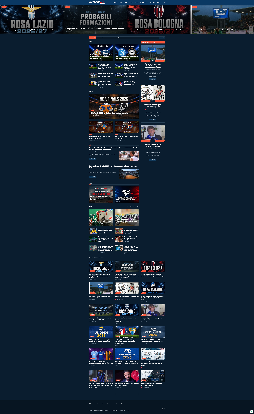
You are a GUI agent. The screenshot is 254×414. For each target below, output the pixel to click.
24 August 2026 (5, 31)
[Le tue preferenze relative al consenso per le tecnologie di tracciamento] (251, 411)
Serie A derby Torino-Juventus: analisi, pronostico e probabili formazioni (104, 66)
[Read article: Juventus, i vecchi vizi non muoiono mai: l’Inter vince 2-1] (153, 376)
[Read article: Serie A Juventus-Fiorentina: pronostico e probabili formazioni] (119, 83)
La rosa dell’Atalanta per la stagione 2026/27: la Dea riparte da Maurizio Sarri (152, 297)
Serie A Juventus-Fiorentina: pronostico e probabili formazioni (130, 83)
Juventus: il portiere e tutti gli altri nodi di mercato (153, 146)
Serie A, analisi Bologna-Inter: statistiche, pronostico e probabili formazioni (130, 66)
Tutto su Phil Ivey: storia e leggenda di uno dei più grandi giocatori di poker (131, 238)
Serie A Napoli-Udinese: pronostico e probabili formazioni (127, 57)
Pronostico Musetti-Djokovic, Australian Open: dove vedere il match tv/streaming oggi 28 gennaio (114, 149)
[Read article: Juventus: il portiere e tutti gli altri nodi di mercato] (153, 133)
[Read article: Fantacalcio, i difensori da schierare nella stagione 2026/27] (101, 310)
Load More (127, 394)
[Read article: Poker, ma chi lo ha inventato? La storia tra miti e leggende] (101, 217)
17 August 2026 (158, 109)
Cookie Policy (122, 403)
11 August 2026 (146, 367)
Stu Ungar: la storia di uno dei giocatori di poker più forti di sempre (131, 230)
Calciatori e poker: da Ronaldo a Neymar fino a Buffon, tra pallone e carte (105, 230)
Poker (158, 2)
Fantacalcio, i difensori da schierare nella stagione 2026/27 (100, 319)
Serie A (3, 7)
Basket (120, 2)
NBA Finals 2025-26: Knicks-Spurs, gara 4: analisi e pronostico (110, 114)
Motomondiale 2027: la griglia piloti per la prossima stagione (125, 199)
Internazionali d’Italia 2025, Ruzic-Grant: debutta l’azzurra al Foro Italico (113, 167)
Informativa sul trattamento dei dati (111, 403)
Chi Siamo (91, 403)
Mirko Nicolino (150, 69)
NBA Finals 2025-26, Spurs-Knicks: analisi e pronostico (99, 137)
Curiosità (152, 2)
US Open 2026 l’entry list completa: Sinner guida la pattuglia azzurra (100, 340)
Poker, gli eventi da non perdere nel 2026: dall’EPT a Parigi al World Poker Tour (105, 239)
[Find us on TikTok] (164, 409)
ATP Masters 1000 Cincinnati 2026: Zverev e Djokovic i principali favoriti (152, 340)
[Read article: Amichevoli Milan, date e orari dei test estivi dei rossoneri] (127, 376)
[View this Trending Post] (145, 109)
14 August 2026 (157, 150)
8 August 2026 (146, 387)
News (136, 2)
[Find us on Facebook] (160, 409)
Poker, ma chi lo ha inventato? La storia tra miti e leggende (100, 222)
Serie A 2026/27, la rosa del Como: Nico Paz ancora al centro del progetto (125, 319)
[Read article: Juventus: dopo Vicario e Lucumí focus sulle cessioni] (153, 93)
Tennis (125, 2)
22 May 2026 (101, 70)
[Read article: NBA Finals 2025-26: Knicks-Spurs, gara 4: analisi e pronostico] (114, 106)
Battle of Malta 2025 (134, 206)
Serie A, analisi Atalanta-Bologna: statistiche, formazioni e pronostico (131, 75)
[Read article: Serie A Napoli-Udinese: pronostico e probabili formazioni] (127, 52)
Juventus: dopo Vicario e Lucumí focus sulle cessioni (152, 106)
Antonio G (92, 151)
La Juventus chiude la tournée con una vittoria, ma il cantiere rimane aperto (151, 363)
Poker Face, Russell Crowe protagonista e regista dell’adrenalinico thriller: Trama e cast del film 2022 (105, 248)
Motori (131, 2)
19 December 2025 (128, 253)
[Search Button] (164, 2)
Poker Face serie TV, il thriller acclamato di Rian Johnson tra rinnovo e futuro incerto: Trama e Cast (131, 249)
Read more (93, 158)
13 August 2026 (93, 343)
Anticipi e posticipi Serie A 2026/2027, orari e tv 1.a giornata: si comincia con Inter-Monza (101, 385)
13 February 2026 (120, 224)
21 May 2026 (123, 140)
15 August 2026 (144, 301)
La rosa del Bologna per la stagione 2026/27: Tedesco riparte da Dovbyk (155, 30)
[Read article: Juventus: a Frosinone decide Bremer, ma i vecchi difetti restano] (153, 53)
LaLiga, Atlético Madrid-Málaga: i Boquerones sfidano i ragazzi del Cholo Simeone (125, 341)
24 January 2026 (102, 233)
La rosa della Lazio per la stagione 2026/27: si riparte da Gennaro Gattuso (28, 30)
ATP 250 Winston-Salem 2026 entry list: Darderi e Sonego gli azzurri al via (126, 362)
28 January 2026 (99, 151)
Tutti (128, 206)
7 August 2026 (93, 201)
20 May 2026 (127, 70)
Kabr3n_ (92, 140)
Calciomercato (144, 2)
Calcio (115, 2)
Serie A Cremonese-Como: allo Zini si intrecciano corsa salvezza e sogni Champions (101, 56)
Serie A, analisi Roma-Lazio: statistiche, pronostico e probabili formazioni (104, 83)
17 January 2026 (128, 233)
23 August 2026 (196, 31)
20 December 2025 (102, 252)
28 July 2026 (119, 201)
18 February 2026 (94, 224)
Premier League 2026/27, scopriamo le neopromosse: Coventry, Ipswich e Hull (101, 362)
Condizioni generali (99, 403)
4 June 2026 (97, 140)
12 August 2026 (144, 343)
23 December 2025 (128, 241)
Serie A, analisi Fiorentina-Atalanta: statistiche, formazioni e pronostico (105, 75)
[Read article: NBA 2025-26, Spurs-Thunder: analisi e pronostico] (127, 127)
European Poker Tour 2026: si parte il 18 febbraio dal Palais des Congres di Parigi (126, 221)
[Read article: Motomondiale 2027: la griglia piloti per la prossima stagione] (127, 194)
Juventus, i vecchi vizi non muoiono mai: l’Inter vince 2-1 (152, 384)
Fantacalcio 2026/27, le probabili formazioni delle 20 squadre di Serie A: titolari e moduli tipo (94, 29)
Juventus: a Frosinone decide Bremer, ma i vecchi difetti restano (215, 30)
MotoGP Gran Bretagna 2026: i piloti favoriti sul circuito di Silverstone (99, 198)
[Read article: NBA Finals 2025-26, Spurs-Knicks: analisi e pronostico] (101, 127)
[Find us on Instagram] (162, 409)
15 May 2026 (127, 78)
